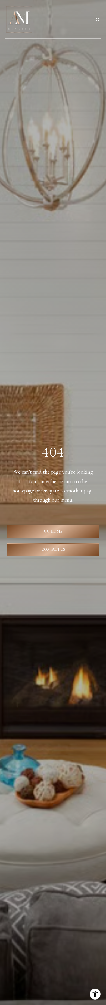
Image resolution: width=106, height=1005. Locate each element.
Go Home (53, 531)
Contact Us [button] (53, 549)
